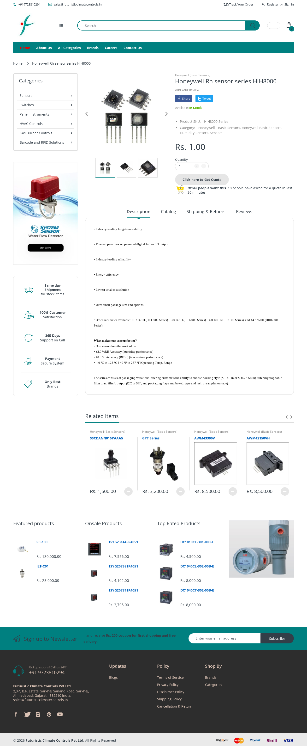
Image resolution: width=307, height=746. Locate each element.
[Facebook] (15, 714)
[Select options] (128, 491)
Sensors (216, 132)
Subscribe (277, 638)
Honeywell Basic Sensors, (262, 127)
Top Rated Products (179, 523)
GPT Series (150, 438)
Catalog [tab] (168, 211)
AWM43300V (204, 438)
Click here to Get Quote (202, 179)
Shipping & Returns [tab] (206, 211)
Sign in (289, 4)
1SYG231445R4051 (123, 542)
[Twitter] (27, 714)
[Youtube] (60, 714)
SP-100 (41, 542)
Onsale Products (103, 523)
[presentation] (286, 416)
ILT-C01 (42, 566)
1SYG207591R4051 (123, 590)
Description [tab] (138, 211)
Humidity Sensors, (194, 132)
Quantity (181, 159)
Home (18, 63)
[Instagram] (38, 714)
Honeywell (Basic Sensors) (192, 75)
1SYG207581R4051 (123, 566)
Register (272, 4)
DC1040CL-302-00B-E (197, 566)
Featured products (33, 523)
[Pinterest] (49, 714)
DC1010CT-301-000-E (197, 542)
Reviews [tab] (244, 211)
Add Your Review (187, 90)
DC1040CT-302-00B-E (197, 590)
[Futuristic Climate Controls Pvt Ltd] (25, 25)
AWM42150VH (258, 438)
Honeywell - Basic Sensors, (219, 127)
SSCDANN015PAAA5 (106, 438)
